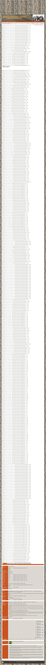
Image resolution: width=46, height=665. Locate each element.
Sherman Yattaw (12, 615)
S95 (10, 645)
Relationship (21, 563)
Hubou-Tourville (15, 587)
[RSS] (2, 662)
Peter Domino (10, 601)
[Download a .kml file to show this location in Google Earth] (42, 621)
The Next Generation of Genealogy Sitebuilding (20, 661)
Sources (12, 564)
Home (4, 23)
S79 (10, 654)
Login (9, 23)
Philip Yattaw (11, 614)
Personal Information (5, 564)
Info (37, 23)
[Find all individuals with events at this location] (25, 574)
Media (33, 23)
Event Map (16, 564)
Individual (5, 563)
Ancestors (12, 563)
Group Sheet (15, 599)
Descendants (16, 563)
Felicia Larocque (11, 593)
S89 (10, 649)
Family (9, 563)
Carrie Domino (11, 605)
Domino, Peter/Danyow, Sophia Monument (18, 641)
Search (7, 23)
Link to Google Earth (39, 637)
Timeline (26, 563)
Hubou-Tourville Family (14, 17)
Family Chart (21, 599)
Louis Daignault (11, 590)
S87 (10, 651)
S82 (10, 646)
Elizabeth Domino (11, 608)
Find (28, 23)
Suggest (29, 563)
